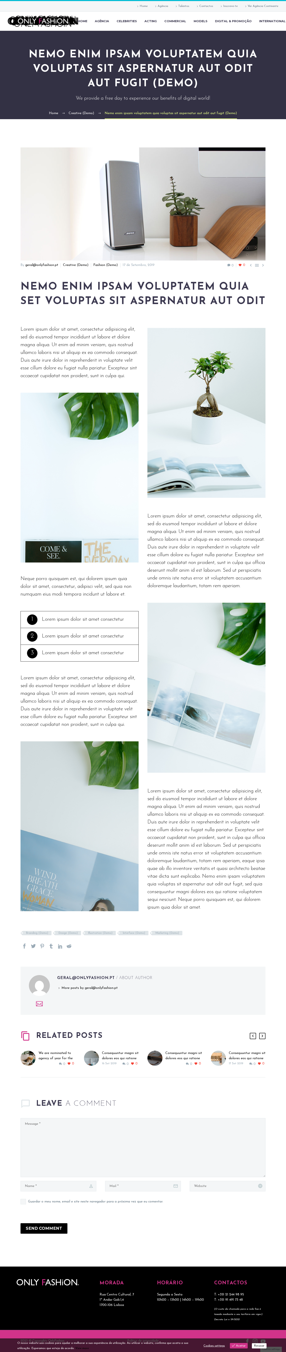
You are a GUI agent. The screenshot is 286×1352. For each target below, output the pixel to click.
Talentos (183, 6)
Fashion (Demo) (105, 265)
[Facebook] (24, 946)
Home (144, 6)
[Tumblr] (51, 946)
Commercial (175, 21)
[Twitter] (33, 946)
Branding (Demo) (37, 933)
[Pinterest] (42, 946)
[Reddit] (69, 946)
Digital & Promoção (233, 21)
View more (82, 1348)
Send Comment (44, 1228)
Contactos (206, 6)
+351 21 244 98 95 (231, 1294)
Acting (150, 21)
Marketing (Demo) (167, 933)
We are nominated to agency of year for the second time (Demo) (56, 1058)
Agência (163, 6)
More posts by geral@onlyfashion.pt (90, 988)
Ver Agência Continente (263, 6)
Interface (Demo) (134, 933)
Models (200, 21)
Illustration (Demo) (100, 933)
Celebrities (127, 21)
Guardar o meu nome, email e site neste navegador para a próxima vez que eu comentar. (95, 1201)
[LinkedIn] (60, 946)
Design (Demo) (68, 933)
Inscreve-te (230, 6)
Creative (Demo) (76, 265)
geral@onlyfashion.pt (41, 265)
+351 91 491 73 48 (230, 1300)
